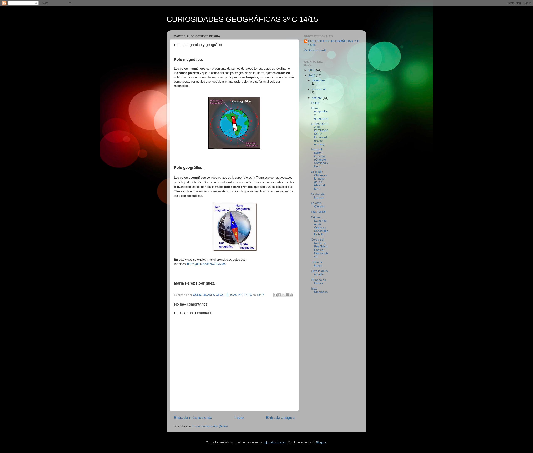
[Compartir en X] (283, 295)
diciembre (318, 80)
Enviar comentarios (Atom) (210, 426)
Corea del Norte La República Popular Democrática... (319, 248)
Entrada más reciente (193, 417)
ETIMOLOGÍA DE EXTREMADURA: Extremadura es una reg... (319, 134)
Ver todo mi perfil (315, 50)
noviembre (319, 89)
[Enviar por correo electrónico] (275, 295)
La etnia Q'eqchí (317, 204)
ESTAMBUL (318, 211)
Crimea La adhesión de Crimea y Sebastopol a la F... (319, 226)
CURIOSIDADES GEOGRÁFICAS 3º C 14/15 (242, 19)
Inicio (239, 417)
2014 (312, 75)
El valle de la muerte (319, 272)
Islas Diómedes (319, 290)
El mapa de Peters (318, 281)
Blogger (321, 442)
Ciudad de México (318, 196)
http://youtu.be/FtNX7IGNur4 (206, 263)
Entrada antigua (280, 417)
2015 (312, 70)
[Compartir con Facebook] (287, 295)
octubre (317, 98)
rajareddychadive (275, 442)
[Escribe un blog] (279, 295)
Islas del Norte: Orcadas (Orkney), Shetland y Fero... (319, 158)
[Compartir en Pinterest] (291, 295)
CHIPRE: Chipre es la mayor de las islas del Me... (319, 180)
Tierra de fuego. (317, 264)
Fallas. (315, 102)
